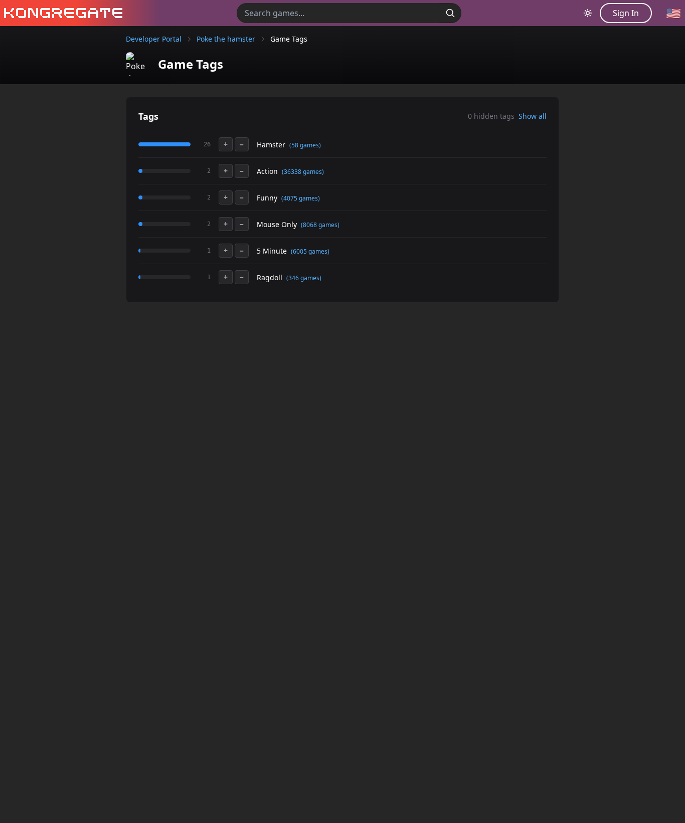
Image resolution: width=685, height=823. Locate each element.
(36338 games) (303, 171)
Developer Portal (154, 39)
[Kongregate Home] (61, 13)
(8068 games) (320, 225)
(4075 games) (300, 198)
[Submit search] (450, 13)
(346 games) (303, 278)
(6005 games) (310, 251)
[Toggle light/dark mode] (588, 13)
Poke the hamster (226, 39)
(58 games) (305, 145)
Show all (533, 116)
